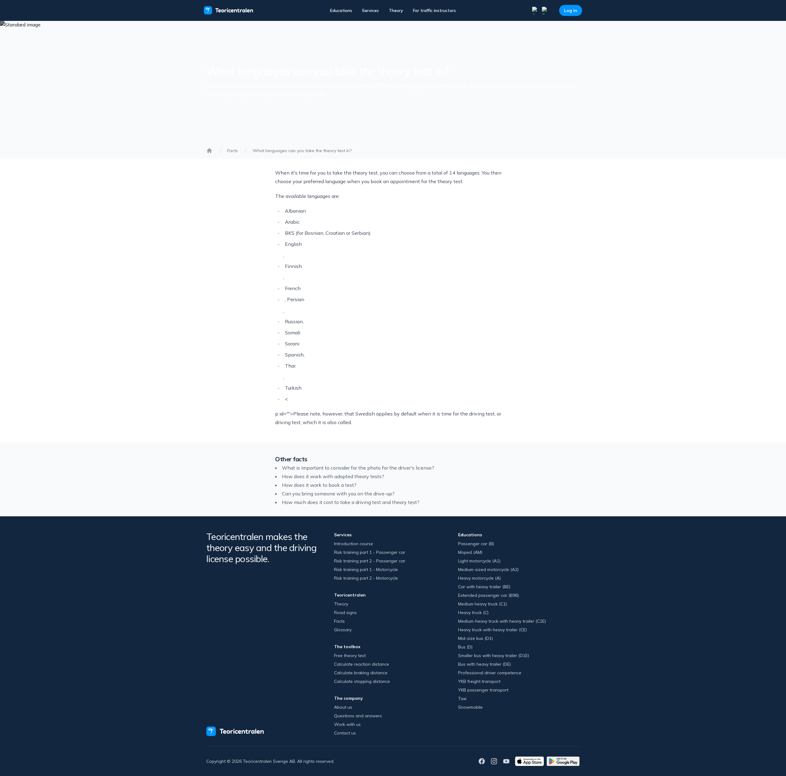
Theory (396, 10)
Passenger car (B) (476, 543)
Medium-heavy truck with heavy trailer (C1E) (502, 621)
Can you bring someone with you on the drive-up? (338, 493)
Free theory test (350, 655)
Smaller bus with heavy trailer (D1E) (493, 655)
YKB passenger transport (483, 690)
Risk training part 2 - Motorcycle (366, 578)
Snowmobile (470, 707)
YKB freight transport (479, 681)
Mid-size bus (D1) (475, 638)
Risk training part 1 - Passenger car (369, 552)
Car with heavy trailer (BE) (484, 586)
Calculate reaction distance (361, 664)
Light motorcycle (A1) (479, 561)
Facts (232, 150)
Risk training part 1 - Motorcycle (366, 569)
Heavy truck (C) (473, 612)
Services (370, 10)
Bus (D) (465, 647)
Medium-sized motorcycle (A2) (488, 569)
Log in (570, 10)
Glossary (343, 629)
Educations (341, 10)
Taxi (462, 698)
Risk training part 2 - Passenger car (369, 561)
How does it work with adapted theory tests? (333, 476)
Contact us (345, 733)
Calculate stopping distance (362, 681)
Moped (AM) (470, 552)
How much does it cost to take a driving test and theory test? (350, 502)
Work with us (347, 724)
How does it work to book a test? (319, 485)
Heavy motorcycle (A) (479, 578)
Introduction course (353, 543)
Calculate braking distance (360, 673)
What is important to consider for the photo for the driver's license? (358, 468)
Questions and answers (358, 716)
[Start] (209, 151)
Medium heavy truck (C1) (482, 604)
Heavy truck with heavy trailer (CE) (492, 629)
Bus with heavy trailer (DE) (484, 664)
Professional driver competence (489, 673)
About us (343, 707)
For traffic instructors (434, 10)
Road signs (345, 612)
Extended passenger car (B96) (488, 595)
